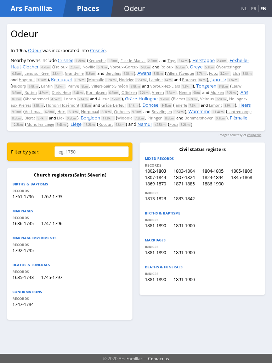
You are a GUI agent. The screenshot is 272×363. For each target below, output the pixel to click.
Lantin (47, 86)
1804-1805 (212, 171)
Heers (244, 105)
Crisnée (98, 50)
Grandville (74, 73)
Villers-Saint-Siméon (109, 86)
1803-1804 (184, 171)
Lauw (237, 86)
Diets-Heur (61, 92)
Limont (215, 105)
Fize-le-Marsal (133, 60)
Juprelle (218, 79)
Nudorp (19, 86)
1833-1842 (184, 198)
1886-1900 (212, 183)
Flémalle (238, 118)
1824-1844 (212, 177)
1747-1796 (51, 223)
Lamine (156, 79)
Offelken (129, 92)
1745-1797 (51, 277)
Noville (89, 66)
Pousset (189, 79)
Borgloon (90, 118)
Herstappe (203, 60)
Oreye (196, 66)
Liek (60, 118)
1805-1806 (241, 171)
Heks (61, 111)
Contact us (158, 358)
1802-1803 (155, 171)
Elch (236, 73)
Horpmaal (90, 111)
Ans (244, 92)
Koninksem (96, 92)
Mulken (217, 92)
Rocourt (105, 124)
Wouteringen (230, 66)
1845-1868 (241, 177)
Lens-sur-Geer (37, 73)
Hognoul (27, 79)
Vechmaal (33, 111)
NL (244, 8)
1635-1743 (23, 277)
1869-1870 (155, 183)
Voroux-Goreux (124, 66)
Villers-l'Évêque (180, 73)
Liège (75, 124)
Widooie (124, 118)
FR (253, 8)
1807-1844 (155, 177)
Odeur (34, 50)
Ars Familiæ (31, 8)
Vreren (158, 92)
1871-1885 (184, 183)
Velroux (207, 98)
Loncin (70, 98)
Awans (144, 73)
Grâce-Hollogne (141, 98)
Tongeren (206, 86)
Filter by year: (25, 152)
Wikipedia (254, 135)
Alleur (103, 98)
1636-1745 (23, 223)
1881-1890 (155, 225)
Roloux (167, 66)
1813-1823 (155, 198)
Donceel (150, 105)
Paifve (73, 86)
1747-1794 (23, 304)
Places (88, 8)
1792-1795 (23, 250)
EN (263, 8)
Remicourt (62, 79)
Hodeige (126, 79)
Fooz (213, 73)
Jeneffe (181, 105)
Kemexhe (97, 60)
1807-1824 (184, 177)
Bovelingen (162, 111)
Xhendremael (37, 98)
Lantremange (239, 111)
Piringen (155, 118)
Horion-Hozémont (62, 105)
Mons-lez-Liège (40, 124)
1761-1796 (23, 196)
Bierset (179, 98)
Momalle (96, 79)
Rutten (30, 92)
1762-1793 (51, 196)
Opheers (122, 111)
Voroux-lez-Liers (165, 86)
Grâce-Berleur (113, 105)
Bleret (29, 118)
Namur (144, 124)
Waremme (199, 111)
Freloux (61, 66)
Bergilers (113, 73)
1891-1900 (184, 225)
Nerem (185, 92)
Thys (172, 60)
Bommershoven (199, 118)
